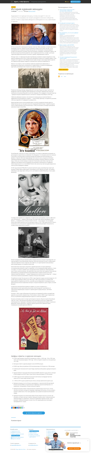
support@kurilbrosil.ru (16, 445)
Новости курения (51, 431)
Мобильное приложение (18, 437)
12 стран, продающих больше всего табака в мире (68, 57)
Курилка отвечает (16, 438)
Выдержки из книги (15, 432)
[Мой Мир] (17, 408)
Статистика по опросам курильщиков (34, 436)
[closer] (88, 441)
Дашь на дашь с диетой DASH (67, 45)
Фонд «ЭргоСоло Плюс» (21, 449)
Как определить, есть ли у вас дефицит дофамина (69, 33)
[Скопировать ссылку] (24, 408)
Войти (67, 1)
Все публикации (63, 69)
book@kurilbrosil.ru (33, 445)
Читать (76, 1)
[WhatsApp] (20, 408)
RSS (62, 76)
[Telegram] (22, 408)
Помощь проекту (15, 435)
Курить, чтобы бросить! (21, 1)
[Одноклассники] (13, 408)
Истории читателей (33, 434)
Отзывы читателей (34, 431)
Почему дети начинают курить (67, 23)
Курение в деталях (51, 432)
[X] (15, 408)
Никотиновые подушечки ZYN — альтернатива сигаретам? (67, 10)
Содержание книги (15, 431)
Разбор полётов (32, 432)
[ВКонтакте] (12, 408)
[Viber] (19, 408)
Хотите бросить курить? (34, 413)
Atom (65, 76)
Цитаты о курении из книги (17, 434)
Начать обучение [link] (74, 448)
